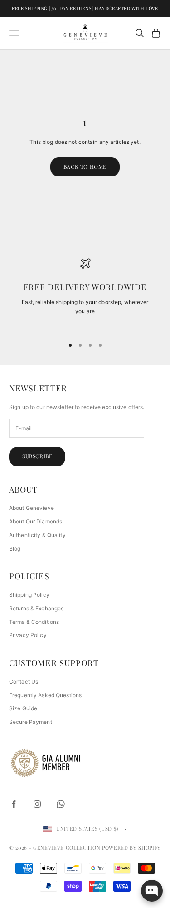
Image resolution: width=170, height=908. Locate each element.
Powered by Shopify (131, 847)
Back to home (85, 166)
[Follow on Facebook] (13, 803)
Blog (14, 548)
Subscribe (37, 456)
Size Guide (23, 708)
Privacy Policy (28, 635)
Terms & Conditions (34, 621)
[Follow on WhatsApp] (60, 803)
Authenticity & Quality (37, 535)
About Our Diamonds (35, 521)
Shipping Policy (29, 594)
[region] (85, 293)
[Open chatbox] (152, 891)
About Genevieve (31, 507)
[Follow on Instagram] (37, 803)
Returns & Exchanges (36, 608)
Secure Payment (30, 721)
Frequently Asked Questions (45, 695)
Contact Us (23, 681)
